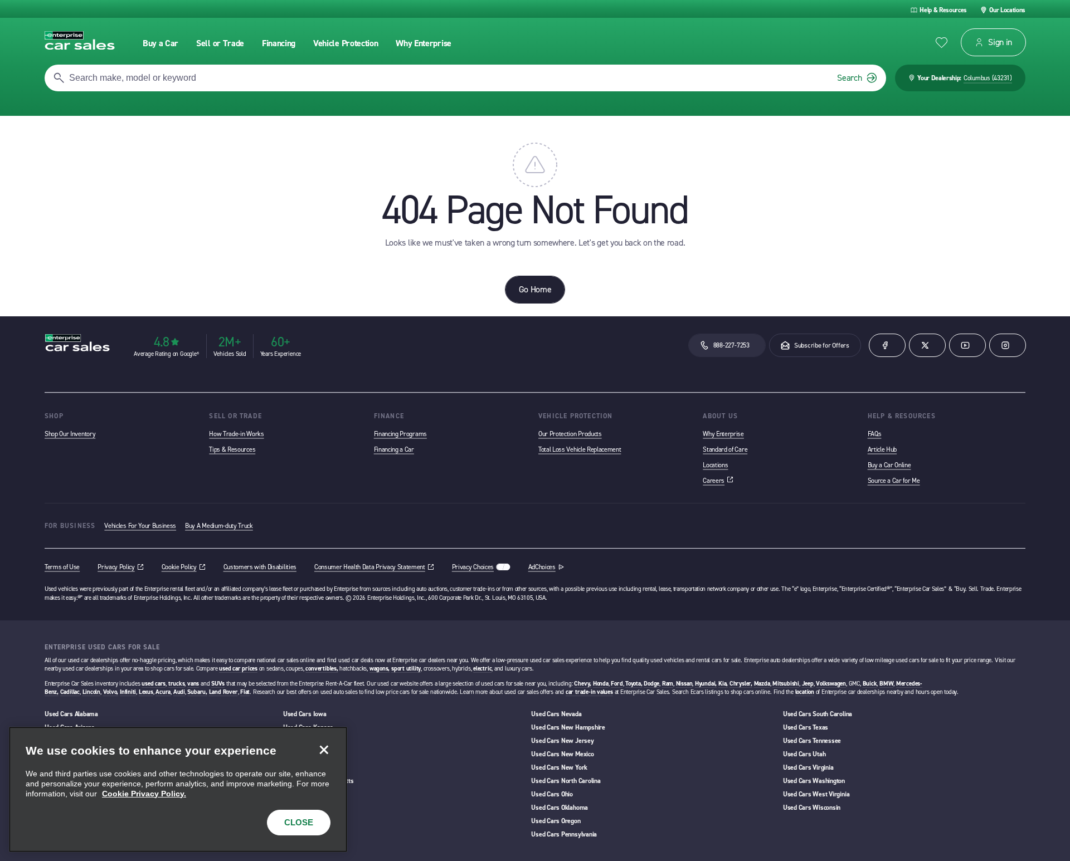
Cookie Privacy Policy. (144, 793)
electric (482, 668)
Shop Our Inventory (70, 433)
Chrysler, (740, 683)
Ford (616, 683)
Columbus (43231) (988, 78)
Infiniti (128, 692)
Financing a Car (394, 449)
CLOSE (298, 822)
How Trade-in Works (236, 433)
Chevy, (582, 683)
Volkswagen (831, 683)
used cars (154, 683)
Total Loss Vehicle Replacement (579, 449)
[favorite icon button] (941, 42)
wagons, (379, 668)
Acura (163, 692)
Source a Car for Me (894, 480)
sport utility (406, 668)
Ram (667, 683)
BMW (886, 683)
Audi (179, 692)
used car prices (238, 668)
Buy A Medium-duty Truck (219, 525)
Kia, (723, 683)
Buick (870, 683)
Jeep (808, 683)
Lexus (146, 692)
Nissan (684, 683)
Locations (715, 465)
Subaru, (197, 692)
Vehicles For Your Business (140, 525)
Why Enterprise (723, 433)
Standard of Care (725, 449)
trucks (176, 683)
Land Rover (223, 692)
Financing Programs (400, 433)
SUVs (218, 683)
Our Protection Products (570, 433)
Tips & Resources (232, 449)
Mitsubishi (785, 683)
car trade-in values (589, 692)
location (804, 692)
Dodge (651, 683)
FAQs (875, 433)
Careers (718, 480)
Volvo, (111, 692)
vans (193, 683)
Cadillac (70, 692)
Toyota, (633, 683)
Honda (601, 683)
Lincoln (91, 692)
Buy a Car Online (889, 465)
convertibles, (321, 668)
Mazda (762, 683)
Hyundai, (706, 683)
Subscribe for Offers (821, 345)
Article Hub (882, 449)
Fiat (245, 692)
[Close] (323, 750)
